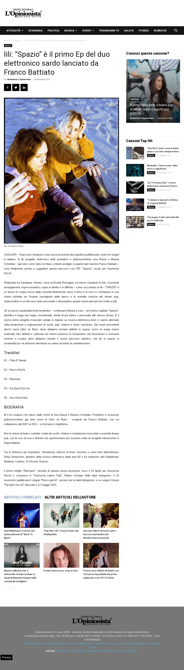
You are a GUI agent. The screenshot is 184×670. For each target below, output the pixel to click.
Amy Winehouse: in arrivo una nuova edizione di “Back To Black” (19, 534)
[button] (175, 31)
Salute (129, 30)
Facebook (62, 651)
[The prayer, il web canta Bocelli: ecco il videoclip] (135, 222)
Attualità (13, 30)
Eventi (86, 30)
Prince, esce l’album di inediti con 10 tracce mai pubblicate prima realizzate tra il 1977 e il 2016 (101, 574)
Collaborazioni (57, 643)
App (122, 643)
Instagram (80, 651)
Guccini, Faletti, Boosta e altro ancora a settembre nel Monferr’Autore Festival (99, 534)
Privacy (155, 643)
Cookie (92, 647)
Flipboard (94, 651)
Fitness (144, 30)
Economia (36, 30)
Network (100, 643)
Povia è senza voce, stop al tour (60, 570)
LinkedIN (107, 651)
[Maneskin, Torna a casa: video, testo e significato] (135, 170)
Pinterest (120, 651)
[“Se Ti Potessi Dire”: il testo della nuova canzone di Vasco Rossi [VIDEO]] (135, 187)
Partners (112, 643)
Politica (53, 30)
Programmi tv (109, 30)
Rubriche (160, 30)
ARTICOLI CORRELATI (22, 497)
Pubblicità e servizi (34, 643)
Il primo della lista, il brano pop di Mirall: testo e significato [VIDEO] (151, 109)
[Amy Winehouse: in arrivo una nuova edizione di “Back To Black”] (22, 515)
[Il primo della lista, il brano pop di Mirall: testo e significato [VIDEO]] (153, 91)
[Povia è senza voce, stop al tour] (61, 555)
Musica (69, 30)
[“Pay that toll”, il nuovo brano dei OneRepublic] (61, 515)
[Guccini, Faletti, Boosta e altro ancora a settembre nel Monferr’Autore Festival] (101, 515)
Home (7, 40)
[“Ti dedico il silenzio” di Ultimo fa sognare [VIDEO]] (135, 204)
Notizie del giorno (137, 643)
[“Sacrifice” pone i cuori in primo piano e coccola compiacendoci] (135, 153)
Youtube (133, 651)
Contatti (72, 643)
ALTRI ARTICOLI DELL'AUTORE (70, 497)
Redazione (86, 643)
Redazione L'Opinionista (19, 79)
